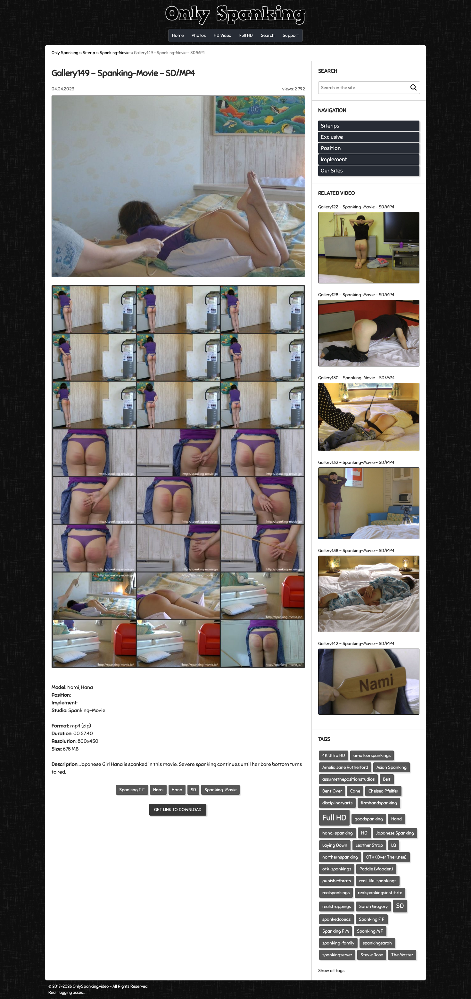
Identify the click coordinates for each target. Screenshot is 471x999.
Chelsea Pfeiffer (383, 791)
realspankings (336, 892)
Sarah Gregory (373, 906)
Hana (177, 790)
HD (364, 833)
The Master (402, 955)
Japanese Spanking (395, 833)
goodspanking (369, 819)
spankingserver (337, 955)
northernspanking (340, 857)
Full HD (334, 817)
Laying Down (334, 845)
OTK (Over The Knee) (386, 857)
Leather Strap (369, 845)
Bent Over (332, 791)
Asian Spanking (391, 767)
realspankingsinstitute (380, 892)
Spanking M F (370, 931)
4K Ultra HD (333, 755)
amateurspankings (372, 755)
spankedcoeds (336, 919)
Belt (387, 779)
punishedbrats (336, 881)
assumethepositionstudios (348, 779)
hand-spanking (337, 833)
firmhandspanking (379, 803)
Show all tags (331, 970)
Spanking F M (335, 931)
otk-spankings (336, 869)
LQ (393, 845)
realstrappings (336, 906)
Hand (396, 819)
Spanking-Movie (220, 790)
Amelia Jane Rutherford (345, 767)
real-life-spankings (377, 881)
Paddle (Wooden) (376, 869)
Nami (158, 790)
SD (193, 790)
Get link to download (178, 809)
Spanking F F (132, 790)
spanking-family (338, 943)
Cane (355, 791)
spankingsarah (377, 943)
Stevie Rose (371, 955)
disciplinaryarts (337, 803)
